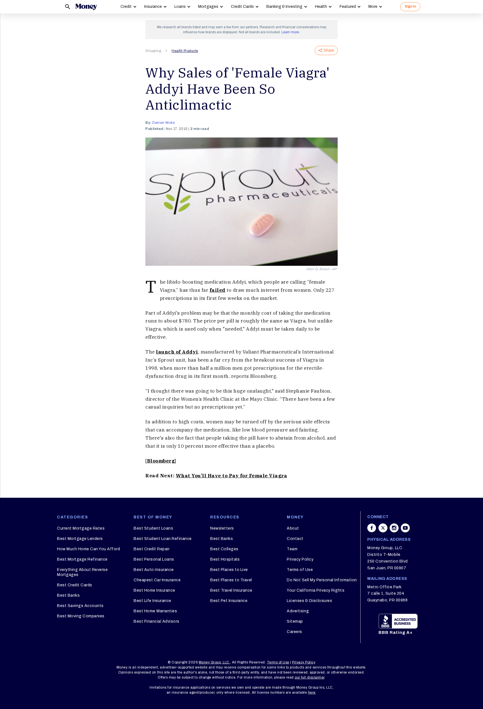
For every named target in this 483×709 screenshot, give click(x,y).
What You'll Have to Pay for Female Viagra (231, 476)
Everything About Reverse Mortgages (82, 572)
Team (292, 549)
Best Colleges (224, 549)
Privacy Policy (300, 559)
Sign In (410, 6)
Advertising (298, 611)
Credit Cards (242, 6)
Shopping (153, 51)
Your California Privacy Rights (315, 590)
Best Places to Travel (231, 580)
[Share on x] (382, 527)
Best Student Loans (153, 528)
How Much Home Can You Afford (88, 549)
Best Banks (68, 595)
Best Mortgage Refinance (82, 559)
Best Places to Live (229, 570)
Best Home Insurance (154, 590)
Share (328, 50)
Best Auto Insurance (154, 570)
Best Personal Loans (154, 559)
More (372, 6)
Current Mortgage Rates (81, 528)
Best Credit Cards (74, 585)
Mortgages (208, 6)
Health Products (185, 51)
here (312, 692)
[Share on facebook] (371, 527)
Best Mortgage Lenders (80, 539)
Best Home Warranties (155, 611)
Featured (348, 6)
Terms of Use (300, 570)
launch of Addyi (177, 352)
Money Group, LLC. (214, 662)
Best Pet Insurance (228, 601)
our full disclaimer (310, 677)
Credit (126, 6)
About (293, 528)
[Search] (68, 6)
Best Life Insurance (152, 601)
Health (321, 6)
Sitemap (295, 621)
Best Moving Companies (81, 616)
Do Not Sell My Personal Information (322, 580)
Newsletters (222, 528)
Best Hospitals (225, 559)
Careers (294, 632)
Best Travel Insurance (231, 590)
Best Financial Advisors (156, 621)
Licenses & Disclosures (309, 601)
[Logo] (86, 6)
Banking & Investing (284, 6)
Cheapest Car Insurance (157, 580)
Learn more (290, 32)
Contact (295, 539)
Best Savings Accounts (80, 606)
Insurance (153, 6)
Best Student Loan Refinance (163, 539)
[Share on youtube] (405, 527)
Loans (180, 6)
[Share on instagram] (394, 527)
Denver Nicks (163, 123)
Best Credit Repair (151, 549)
